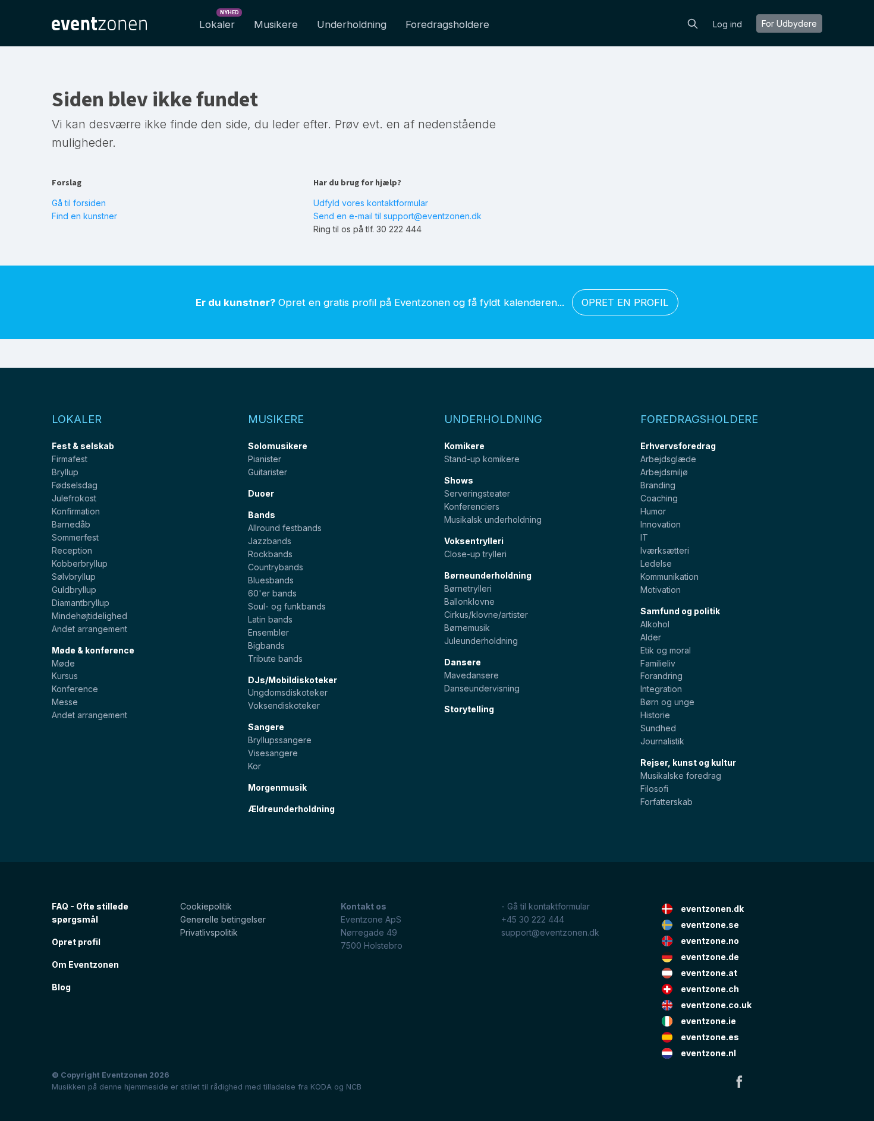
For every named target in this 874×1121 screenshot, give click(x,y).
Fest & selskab (83, 446)
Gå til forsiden (79, 203)
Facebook (739, 1081)
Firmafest (69, 459)
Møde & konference (93, 650)
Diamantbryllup (80, 603)
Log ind (727, 24)
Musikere (276, 24)
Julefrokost (74, 498)
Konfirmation (76, 511)
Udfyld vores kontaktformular (370, 203)
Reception (72, 550)
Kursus (65, 676)
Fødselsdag (75, 485)
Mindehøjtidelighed (89, 616)
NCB (353, 1086)
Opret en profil (625, 302)
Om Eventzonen (85, 964)
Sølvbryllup (74, 576)
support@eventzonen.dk (550, 932)
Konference (75, 689)
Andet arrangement (89, 629)
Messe (65, 702)
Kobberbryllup (80, 563)
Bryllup (65, 472)
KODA (321, 1086)
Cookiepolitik (206, 906)
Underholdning (351, 24)
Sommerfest (75, 537)
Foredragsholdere (447, 24)
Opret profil (76, 942)
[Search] (692, 22)
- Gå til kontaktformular (545, 906)
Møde (63, 663)
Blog (61, 987)
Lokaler (219, 21)
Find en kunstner (84, 216)
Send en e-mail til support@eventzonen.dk (397, 216)
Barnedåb (71, 524)
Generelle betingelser (223, 919)
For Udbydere (789, 23)
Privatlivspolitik (209, 932)
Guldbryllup (74, 590)
